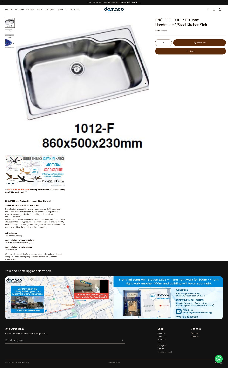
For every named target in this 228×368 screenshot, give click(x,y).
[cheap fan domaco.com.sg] (35, 171)
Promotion (162, 336)
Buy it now (190, 51)
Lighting (161, 348)
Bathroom (162, 339)
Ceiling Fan (162, 345)
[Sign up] (122, 340)
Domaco (12, 362)
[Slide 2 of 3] (9, 33)
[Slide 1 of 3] (9, 22)
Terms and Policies (114, 363)
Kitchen (160, 342)
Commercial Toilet (165, 352)
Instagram (195, 336)
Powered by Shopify (22, 362)
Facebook (195, 333)
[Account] (214, 9)
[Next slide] (146, 84)
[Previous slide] (19, 84)
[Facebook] (216, 362)
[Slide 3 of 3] (9, 43)
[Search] (208, 9)
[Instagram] (221, 362)
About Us (161, 333)
